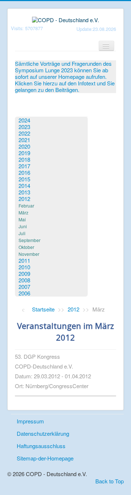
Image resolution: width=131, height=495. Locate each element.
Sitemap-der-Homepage (45, 458)
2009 (24, 273)
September (29, 240)
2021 (24, 140)
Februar (26, 205)
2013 (24, 192)
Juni (23, 226)
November (29, 254)
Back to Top (109, 481)
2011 (24, 260)
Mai (22, 219)
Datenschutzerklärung (43, 433)
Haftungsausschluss (41, 446)
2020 (24, 146)
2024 (24, 120)
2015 (24, 179)
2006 (24, 293)
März (23, 212)
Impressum (30, 421)
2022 (24, 133)
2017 (24, 166)
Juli (22, 233)
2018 (24, 159)
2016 (24, 172)
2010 (24, 267)
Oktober (26, 247)
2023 (24, 127)
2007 (24, 286)
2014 (24, 185)
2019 (24, 153)
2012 (24, 199)
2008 (24, 280)
